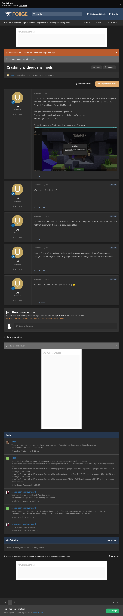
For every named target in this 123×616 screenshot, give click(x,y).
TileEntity (17, 501)
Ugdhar (17, 451)
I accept (114, 610)
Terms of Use (37, 612)
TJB (15, 517)
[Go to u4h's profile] (8, 75)
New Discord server (17, 346)
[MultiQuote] (34, 176)
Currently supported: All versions (22, 59)
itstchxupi (18, 485)
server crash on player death (24, 492)
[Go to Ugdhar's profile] (7, 442)
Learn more (4, 4)
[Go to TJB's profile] (7, 508)
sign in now (59, 315)
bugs (14, 441)
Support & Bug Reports (44, 75)
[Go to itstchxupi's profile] (7, 458)
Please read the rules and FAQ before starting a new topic (32, 52)
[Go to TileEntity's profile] (7, 492)
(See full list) (112, 540)
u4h (12, 75)
